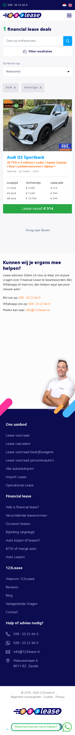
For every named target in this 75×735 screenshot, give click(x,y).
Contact (12, 612)
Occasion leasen (18, 524)
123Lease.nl (46, 693)
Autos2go (31, 87)
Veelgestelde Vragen (22, 604)
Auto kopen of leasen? (23, 540)
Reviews (12, 587)
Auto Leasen (15, 557)
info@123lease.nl (38, 310)
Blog (9, 595)
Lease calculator (18, 444)
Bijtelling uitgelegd (20, 532)
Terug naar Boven (37, 230)
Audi (9, 87)
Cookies (48, 697)
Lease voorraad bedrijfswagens (29, 452)
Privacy (59, 697)
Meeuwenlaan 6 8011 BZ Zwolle (25, 663)
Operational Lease (20, 485)
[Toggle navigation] (69, 15)
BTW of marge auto (21, 549)
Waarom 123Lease (20, 579)
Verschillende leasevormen (26, 515)
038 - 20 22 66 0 (17, 5)
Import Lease (16, 477)
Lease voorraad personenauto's (30, 460)
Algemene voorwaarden (26, 697)
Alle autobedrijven (20, 469)
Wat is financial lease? (22, 507)
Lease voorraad (17, 435)
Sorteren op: (11, 63)
